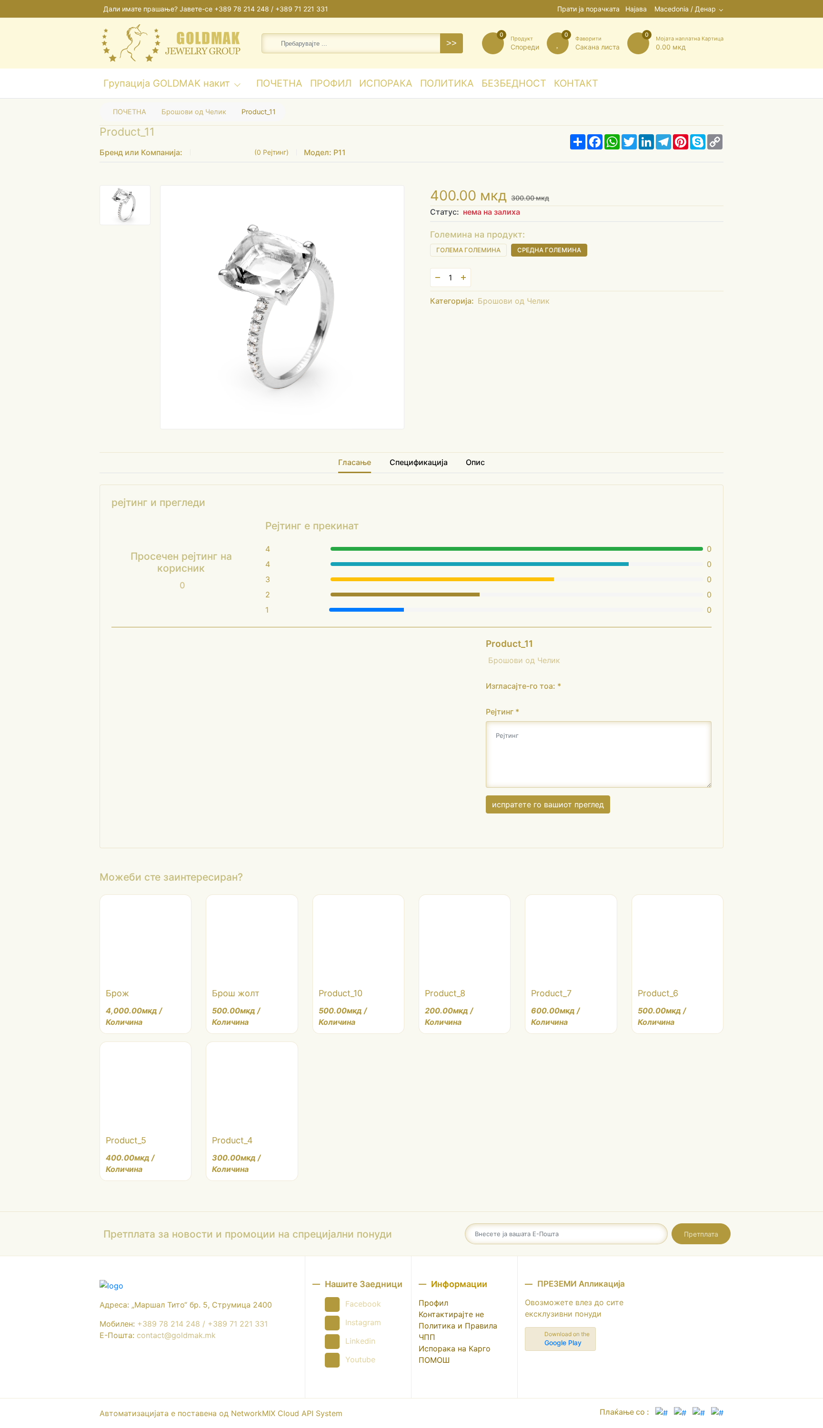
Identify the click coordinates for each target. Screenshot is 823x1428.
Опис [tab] (475, 462)
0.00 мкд (689, 43)
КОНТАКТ (575, 87)
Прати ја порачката (588, 9)
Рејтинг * (502, 711)
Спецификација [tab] (419, 462)
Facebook (363, 1304)
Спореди (525, 43)
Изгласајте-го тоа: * (523, 686)
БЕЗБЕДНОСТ (513, 87)
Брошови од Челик (193, 112)
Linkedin (360, 1341)
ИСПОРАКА (385, 87)
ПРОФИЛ (330, 87)
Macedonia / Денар (685, 9)
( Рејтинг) (271, 152)
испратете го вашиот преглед (548, 804)
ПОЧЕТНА (279, 87)
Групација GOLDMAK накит (166, 83)
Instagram (363, 1322)
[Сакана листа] (484, 277)
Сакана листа (597, 43)
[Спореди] (503, 277)
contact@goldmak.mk (176, 1335)
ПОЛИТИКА (447, 87)
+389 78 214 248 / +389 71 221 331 (271, 9)
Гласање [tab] (354, 462)
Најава (636, 9)
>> (451, 43)
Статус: (444, 212)
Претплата (701, 1234)
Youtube (360, 1359)
